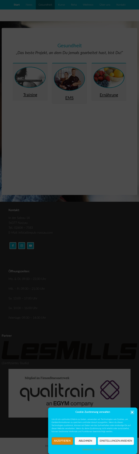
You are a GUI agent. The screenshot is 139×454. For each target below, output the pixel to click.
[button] (132, 412)
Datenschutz (88, 449)
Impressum (100, 449)
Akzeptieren (62, 441)
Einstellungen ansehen (116, 441)
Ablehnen (85, 441)
